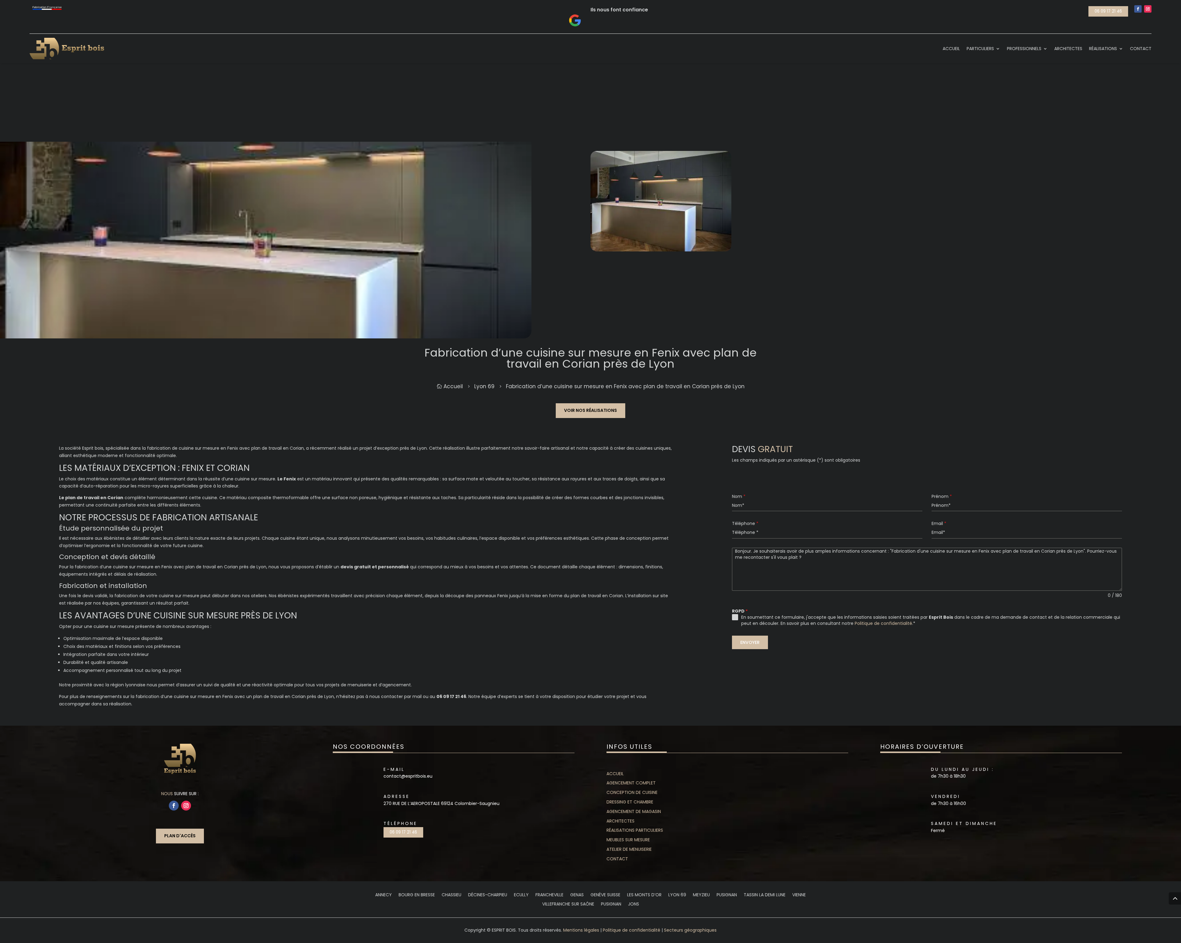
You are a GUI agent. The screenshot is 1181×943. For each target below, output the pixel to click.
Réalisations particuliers (634, 830)
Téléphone (745, 523)
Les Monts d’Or (644, 895)
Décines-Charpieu (487, 895)
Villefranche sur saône (568, 904)
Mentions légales (581, 930)
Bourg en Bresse (417, 895)
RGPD (740, 611)
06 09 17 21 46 (1108, 11)
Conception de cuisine (632, 792)
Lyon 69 (677, 895)
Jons (633, 904)
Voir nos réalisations (590, 410)
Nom (739, 496)
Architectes (620, 821)
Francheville (549, 895)
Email (939, 523)
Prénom (942, 496)
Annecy (383, 895)
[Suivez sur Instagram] (1147, 9)
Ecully (521, 895)
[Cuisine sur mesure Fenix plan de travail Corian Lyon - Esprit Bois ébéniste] (265, 337)
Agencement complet (631, 783)
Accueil (615, 774)
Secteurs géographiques (690, 930)
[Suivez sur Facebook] (1138, 9)
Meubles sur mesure (628, 840)
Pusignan (727, 895)
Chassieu (451, 895)
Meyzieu (701, 895)
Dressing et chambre (629, 802)
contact (617, 859)
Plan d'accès (180, 836)
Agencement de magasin (633, 811)
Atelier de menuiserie (629, 849)
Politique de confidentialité (883, 623)
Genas (577, 895)
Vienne (799, 895)
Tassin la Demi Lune (764, 895)
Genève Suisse (605, 895)
